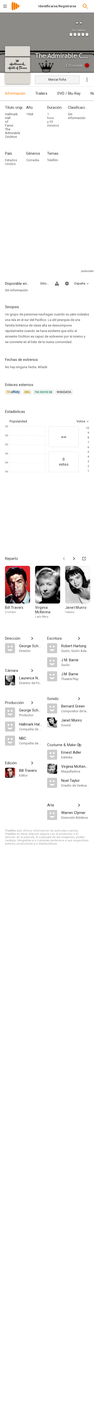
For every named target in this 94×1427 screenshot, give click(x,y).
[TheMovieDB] (44, 395)
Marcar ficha (57, 79)
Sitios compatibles (44, 283)
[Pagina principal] (15, 9)
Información (15, 93)
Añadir (42, 367)
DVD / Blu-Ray (68, 93)
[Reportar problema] (57, 284)
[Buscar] (85, 6)
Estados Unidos (11, 162)
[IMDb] (28, 395)
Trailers (41, 93)
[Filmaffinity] (14, 395)
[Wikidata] (64, 395)
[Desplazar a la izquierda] (64, 559)
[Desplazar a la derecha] (74, 559)
